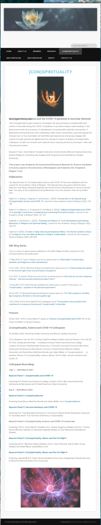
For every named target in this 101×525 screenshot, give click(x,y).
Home (8, 51)
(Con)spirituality (70, 51)
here (11, 190)
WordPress (91, 522)
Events (51, 58)
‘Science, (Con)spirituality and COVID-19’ (66, 319)
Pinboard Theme (77, 522)
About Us (22, 51)
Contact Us (66, 58)
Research (51, 51)
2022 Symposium (13, 58)
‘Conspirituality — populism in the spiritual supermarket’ (32, 287)
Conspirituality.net (72, 401)
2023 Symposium (34, 58)
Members (37, 51)
